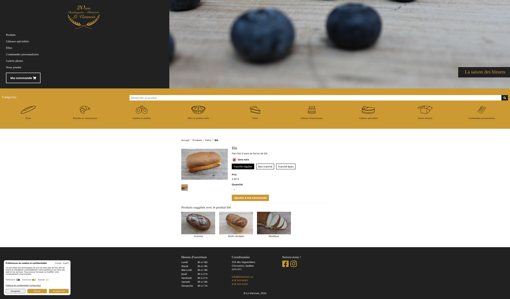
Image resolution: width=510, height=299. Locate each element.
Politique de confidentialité (17, 285)
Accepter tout (59, 291)
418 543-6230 (240, 284)
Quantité (237, 184)
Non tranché (265, 166)
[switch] (18, 280)
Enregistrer (15, 291)
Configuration (35, 285)
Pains (208, 140)
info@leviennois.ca (242, 276)
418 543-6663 (240, 280)
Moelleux (274, 236)
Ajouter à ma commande (250, 198)
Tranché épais (286, 166)
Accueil (185, 140)
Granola (198, 236)
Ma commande (21, 78)
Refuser (37, 291)
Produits (197, 140)
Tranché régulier (243, 166)
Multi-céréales (236, 236)
